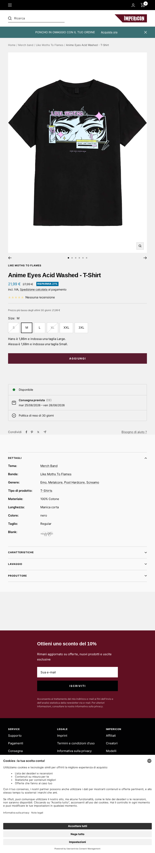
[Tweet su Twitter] (38, 432)
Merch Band (49, 466)
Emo (43, 482)
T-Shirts (46, 491)
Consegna (15, 751)
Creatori (112, 743)
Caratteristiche (21, 552)
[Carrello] (143, 5)
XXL (66, 327)
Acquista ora (109, 32)
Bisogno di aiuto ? (134, 432)
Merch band (25, 45)
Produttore (17, 575)
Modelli (111, 751)
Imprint (62, 735)
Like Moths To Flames (49, 45)
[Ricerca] (36, 18)
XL (52, 327)
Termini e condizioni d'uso (76, 743)
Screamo (92, 482)
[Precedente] (10, 257)
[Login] (133, 5)
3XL (81, 327)
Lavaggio (15, 564)
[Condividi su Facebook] (26, 432)
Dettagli (15, 457)
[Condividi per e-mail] (45, 432)
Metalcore (55, 482)
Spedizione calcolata (34, 289)
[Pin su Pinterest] (32, 432)
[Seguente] (145, 257)
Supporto (15, 735)
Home (12, 45)
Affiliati (111, 735)
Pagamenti (15, 743)
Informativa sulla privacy (74, 751)
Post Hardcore (74, 482)
